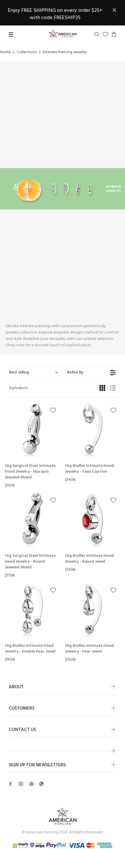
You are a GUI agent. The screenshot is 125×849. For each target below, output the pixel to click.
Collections (27, 52)
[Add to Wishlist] (53, 410)
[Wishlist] (105, 34)
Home (5, 52)
